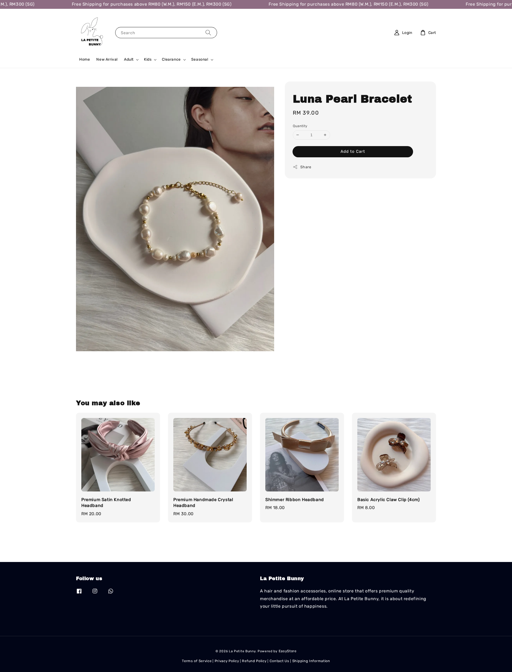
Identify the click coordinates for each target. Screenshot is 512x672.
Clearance (171, 59)
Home (84, 59)
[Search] (208, 32)
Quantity (300, 126)
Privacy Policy (227, 661)
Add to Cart (353, 151)
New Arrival (107, 59)
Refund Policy (254, 661)
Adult (129, 59)
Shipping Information (311, 661)
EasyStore (288, 651)
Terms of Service (196, 661)
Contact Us (279, 661)
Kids (147, 59)
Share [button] (305, 167)
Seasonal (199, 59)
